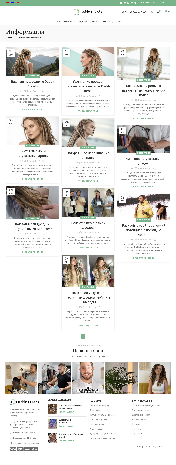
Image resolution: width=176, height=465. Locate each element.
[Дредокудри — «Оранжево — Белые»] (52, 438)
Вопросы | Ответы (140, 419)
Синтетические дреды (100, 405)
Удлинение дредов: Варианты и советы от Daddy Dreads (88, 86)
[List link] (27, 424)
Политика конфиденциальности (146, 405)
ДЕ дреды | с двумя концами (103, 434)
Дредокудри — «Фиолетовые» (66, 421)
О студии (136, 424)
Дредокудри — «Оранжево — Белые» (72, 435)
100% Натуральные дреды (102, 415)
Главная (9, 38)
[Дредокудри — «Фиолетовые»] (52, 424)
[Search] (152, 12)
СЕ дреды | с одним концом (102, 438)
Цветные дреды (97, 424)
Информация (32, 76)
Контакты (136, 429)
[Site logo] (88, 12)
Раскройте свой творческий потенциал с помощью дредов (143, 230)
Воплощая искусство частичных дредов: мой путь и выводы (88, 297)
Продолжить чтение (32, 109)
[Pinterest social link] (125, 3)
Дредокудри (96, 410)
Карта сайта (137, 434)
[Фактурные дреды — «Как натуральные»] (52, 409)
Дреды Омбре (96, 429)
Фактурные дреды (98, 419)
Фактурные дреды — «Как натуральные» (70, 406)
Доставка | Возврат (141, 415)
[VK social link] (132, 3)
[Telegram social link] (135, 3)
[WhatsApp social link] (128, 3)
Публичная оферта (140, 410)
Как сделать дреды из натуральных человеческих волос (143, 90)
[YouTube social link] (121, 3)
